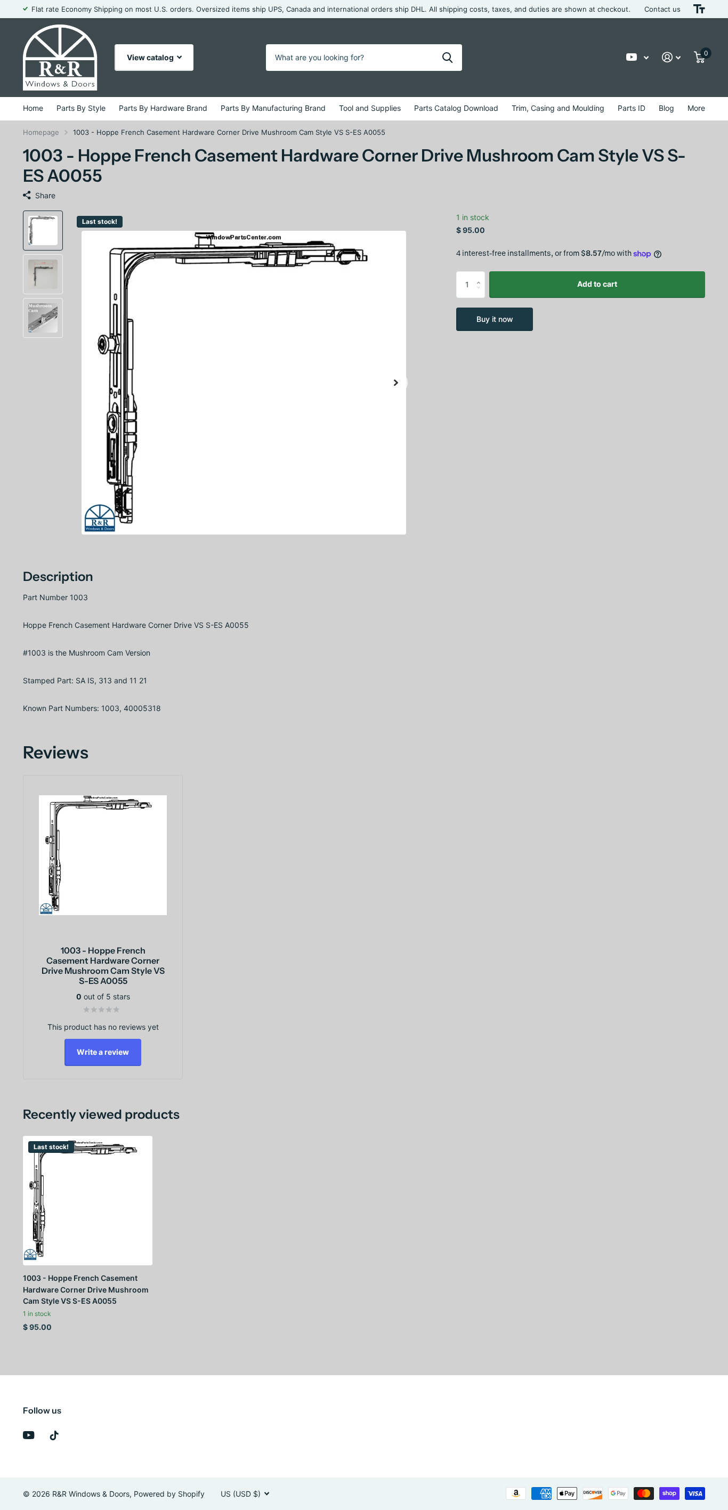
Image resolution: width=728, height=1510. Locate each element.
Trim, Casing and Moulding (558, 107)
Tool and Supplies (370, 107)
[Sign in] (671, 57)
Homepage (41, 132)
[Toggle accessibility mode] (699, 9)
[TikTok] (54, 1435)
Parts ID (631, 107)
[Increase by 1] (481, 275)
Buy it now (494, 319)
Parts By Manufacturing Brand (273, 107)
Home (33, 107)
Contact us (662, 9)
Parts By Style (81, 107)
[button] (396, 383)
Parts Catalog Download (456, 107)
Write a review (103, 1051)
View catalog (151, 57)
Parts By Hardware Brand (163, 107)
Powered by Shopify (169, 1493)
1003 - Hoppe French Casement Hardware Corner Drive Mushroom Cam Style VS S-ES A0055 (86, 1289)
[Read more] (637, 57)
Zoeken (447, 57)
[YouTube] (28, 1435)
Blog (666, 107)
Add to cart (597, 283)
